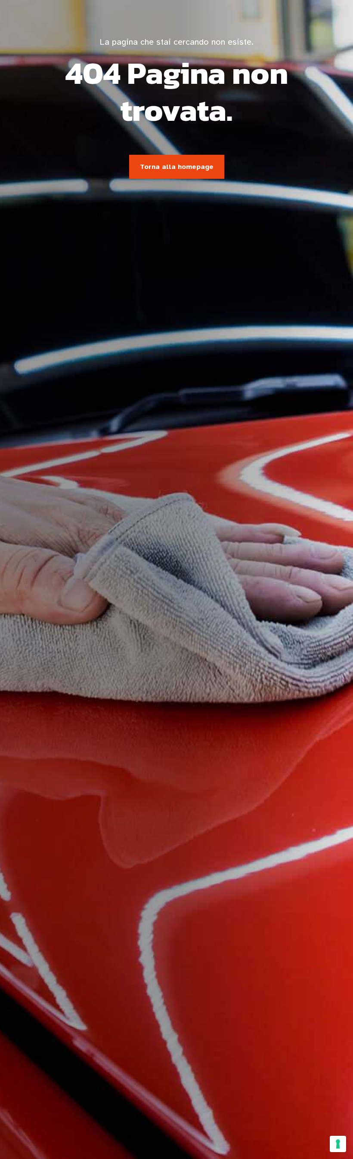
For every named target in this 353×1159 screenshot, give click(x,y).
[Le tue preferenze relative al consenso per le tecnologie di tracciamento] (338, 1144)
